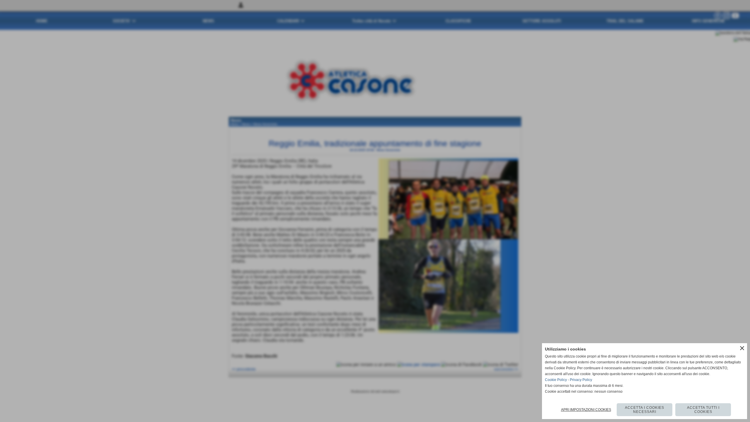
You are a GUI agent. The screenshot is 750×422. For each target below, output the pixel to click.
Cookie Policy (556, 380)
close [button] (742, 348)
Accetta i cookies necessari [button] (644, 410)
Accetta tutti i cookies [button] (703, 410)
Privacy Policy (581, 380)
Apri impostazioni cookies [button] (586, 410)
